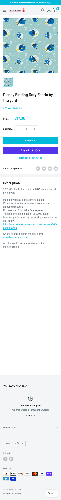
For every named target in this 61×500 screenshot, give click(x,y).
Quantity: (8, 128)
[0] (55, 10)
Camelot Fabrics (12, 107)
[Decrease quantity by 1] (18, 129)
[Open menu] (4, 10)
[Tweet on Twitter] (50, 168)
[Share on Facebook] (38, 168)
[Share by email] (55, 168)
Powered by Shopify (12, 493)
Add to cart (30, 140)
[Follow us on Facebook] (5, 459)
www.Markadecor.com (15, 237)
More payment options (30, 157)
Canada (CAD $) (12, 443)
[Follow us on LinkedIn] (11, 459)
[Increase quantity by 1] (34, 129)
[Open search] (43, 10)
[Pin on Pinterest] (44, 168)
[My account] (49, 10)
